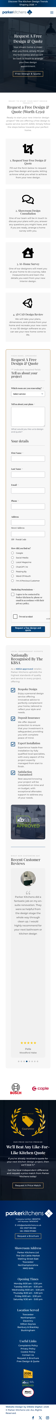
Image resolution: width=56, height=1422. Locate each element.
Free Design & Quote (28, 73)
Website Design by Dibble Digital (24, 1406)
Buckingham (28, 1330)
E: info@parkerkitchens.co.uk (28, 1225)
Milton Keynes (28, 1324)
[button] (18, 1061)
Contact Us (28, 1355)
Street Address (17, 527)
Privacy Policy (28, 1348)
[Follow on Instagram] (47, 1418)
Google (19, 553)
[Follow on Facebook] (33, 1418)
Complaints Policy (28, 1345)
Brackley (34, 1327)
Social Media (22, 557)
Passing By (21, 571)
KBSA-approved (24, 669)
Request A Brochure (28, 1358)
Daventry (28, 1320)
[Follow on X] (40, 1418)
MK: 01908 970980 (28, 1231)
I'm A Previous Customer (28, 580)
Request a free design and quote (28, 629)
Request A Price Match (28, 1185)
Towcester (28, 1314)
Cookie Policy (28, 1351)
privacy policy (22, 603)
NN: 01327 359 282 (28, 1228)
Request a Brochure (28, 1236)
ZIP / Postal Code (18, 539)
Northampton (28, 1317)
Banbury (22, 1327)
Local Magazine (23, 562)
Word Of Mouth (23, 576)
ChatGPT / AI (22, 567)
